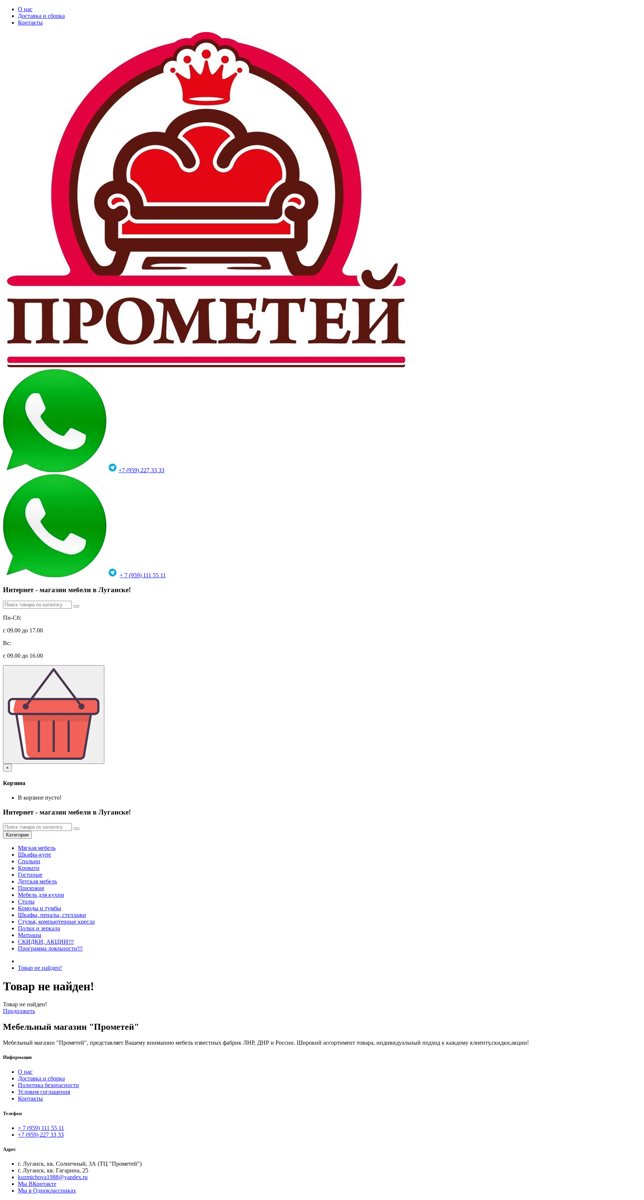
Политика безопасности (48, 1085)
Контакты (30, 22)
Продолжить (19, 1011)
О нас (25, 9)
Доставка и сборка (41, 16)
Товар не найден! (40, 968)
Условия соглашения (44, 1092)
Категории (17, 835)
